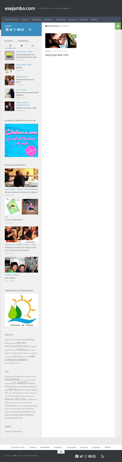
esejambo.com (20, 8)
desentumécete (10, 343)
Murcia (30, 403)
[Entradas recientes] (10, 45)
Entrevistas (61, 19)
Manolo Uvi (31, 396)
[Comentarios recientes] (32, 45)
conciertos (12, 379)
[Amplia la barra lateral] (118, 26)
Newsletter (36, 19)
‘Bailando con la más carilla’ (26, 108)
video (22, 414)
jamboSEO (33, 346)
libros (9, 350)
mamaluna (23, 396)
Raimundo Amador (11, 409)
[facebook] (7, 29)
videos (30, 414)
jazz (6, 350)
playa (26, 406)
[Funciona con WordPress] (14, 455)
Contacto (25, 19)
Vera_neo (26, 357)
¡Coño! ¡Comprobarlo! (13, 220)
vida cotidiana (21, 52)
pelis (28, 350)
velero (20, 356)
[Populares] (21, 45)
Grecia (14, 393)
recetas (7, 353)
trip (6, 217)
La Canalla (32, 393)
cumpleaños (9, 383)
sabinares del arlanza (25, 408)
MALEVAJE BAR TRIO (57, 55)
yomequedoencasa (22, 105)
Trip (21, 411)
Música (8, 405)
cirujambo (19, 339)
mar (27, 399)
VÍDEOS (94, 19)
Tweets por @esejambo (14, 431)
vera (33, 411)
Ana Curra (24, 376)
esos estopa (10, 278)
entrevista (18, 387)
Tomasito (14, 411)
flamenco (19, 244)
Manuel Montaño (15, 399)
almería (16, 376)
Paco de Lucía (18, 406)
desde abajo (29, 339)
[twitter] (11, 29)
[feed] (30, 29)
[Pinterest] (22, 29)
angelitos (8, 340)
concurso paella (24, 380)
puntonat (33, 405)
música (48, 51)
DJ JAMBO (20, 383)
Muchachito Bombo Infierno (18, 403)
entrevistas (9, 244)
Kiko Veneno (25, 393)
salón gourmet (15, 353)
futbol (10, 393)
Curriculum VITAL (11, 19)
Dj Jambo (47, 19)
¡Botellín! (19, 68)
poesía (32, 350)
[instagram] (14, 29)
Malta (16, 396)
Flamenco (73, 19)
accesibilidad (9, 376)
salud (7, 411)
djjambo (18, 77)
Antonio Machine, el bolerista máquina (21, 192)
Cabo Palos (32, 376)
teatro (10, 357)
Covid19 (32, 380)
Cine (12, 340)
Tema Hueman (32, 456)
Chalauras (84, 19)
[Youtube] (18, 29)
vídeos (29, 52)
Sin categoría (24, 353)
